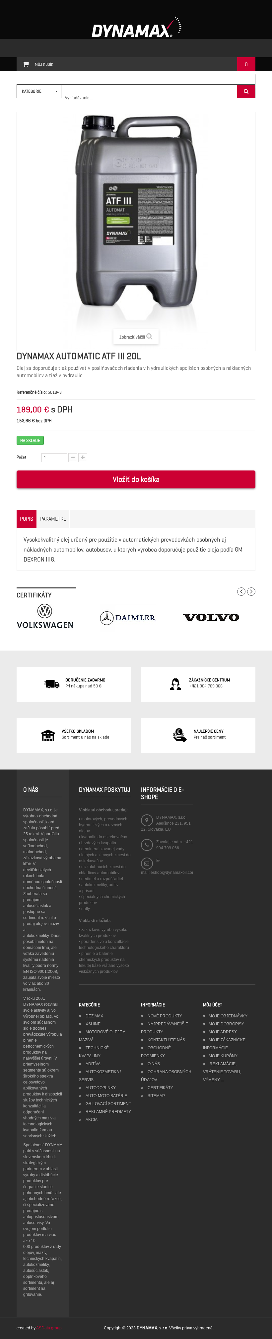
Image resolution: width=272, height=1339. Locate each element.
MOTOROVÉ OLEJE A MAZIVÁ (102, 1036)
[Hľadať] (246, 91)
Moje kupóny (223, 1056)
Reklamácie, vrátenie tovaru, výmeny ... (222, 1072)
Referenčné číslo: (32, 392)
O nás (153, 1064)
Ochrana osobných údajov (166, 1076)
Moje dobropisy (226, 1024)
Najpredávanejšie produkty (164, 1028)
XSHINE (93, 1024)
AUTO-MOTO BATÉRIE (106, 1095)
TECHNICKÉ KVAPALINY (94, 1052)
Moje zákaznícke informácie (224, 1044)
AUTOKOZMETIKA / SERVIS (100, 1076)
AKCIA (91, 1119)
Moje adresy (223, 1032)
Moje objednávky (228, 1016)
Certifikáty (160, 1087)
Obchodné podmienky (156, 1052)
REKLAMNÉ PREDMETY (108, 1111)
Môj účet (212, 1005)
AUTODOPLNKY (100, 1087)
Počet (21, 457)
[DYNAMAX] (136, 27)
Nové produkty (164, 1016)
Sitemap (156, 1095)
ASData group (49, 1328)
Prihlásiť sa (239, 81)
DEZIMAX (94, 1016)
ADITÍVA (93, 1064)
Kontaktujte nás (166, 1040)
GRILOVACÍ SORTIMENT (108, 1103)
